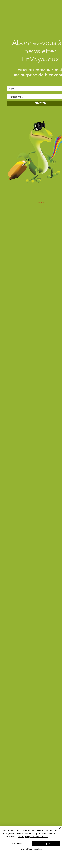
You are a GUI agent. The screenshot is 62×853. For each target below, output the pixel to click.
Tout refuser (16, 843)
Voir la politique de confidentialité (33, 836)
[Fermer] (58, 830)
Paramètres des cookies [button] (31, 848)
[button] (40, 202)
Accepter (46, 843)
